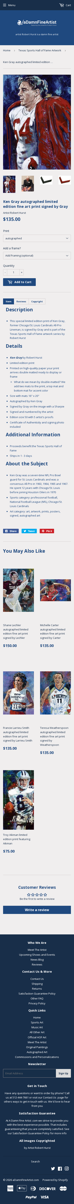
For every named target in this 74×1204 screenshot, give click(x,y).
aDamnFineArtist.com (26, 1180)
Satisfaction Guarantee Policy (37, 993)
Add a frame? (12, 248)
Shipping (37, 984)
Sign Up (63, 1073)
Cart (68, 5)
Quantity (8, 266)
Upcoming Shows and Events (37, 954)
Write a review (37, 910)
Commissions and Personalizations (37, 1057)
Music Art (37, 1027)
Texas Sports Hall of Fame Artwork (39, 50)
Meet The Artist (37, 950)
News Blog (37, 959)
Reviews (37, 964)
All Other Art (37, 1032)
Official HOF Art (37, 1037)
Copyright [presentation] (37, 301)
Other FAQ (37, 998)
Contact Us (37, 979)
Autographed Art (37, 1052)
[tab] (8, 301)
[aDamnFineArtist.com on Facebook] (60, 1169)
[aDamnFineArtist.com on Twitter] (53, 1169)
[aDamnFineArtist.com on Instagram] (67, 1169)
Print (6, 231)
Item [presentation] (8, 301)
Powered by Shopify (55, 1180)
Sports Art (37, 1022)
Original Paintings (37, 1047)
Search (35, 1161)
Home (6, 50)
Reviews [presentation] (21, 301)
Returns (37, 988)
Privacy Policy (37, 1003)
